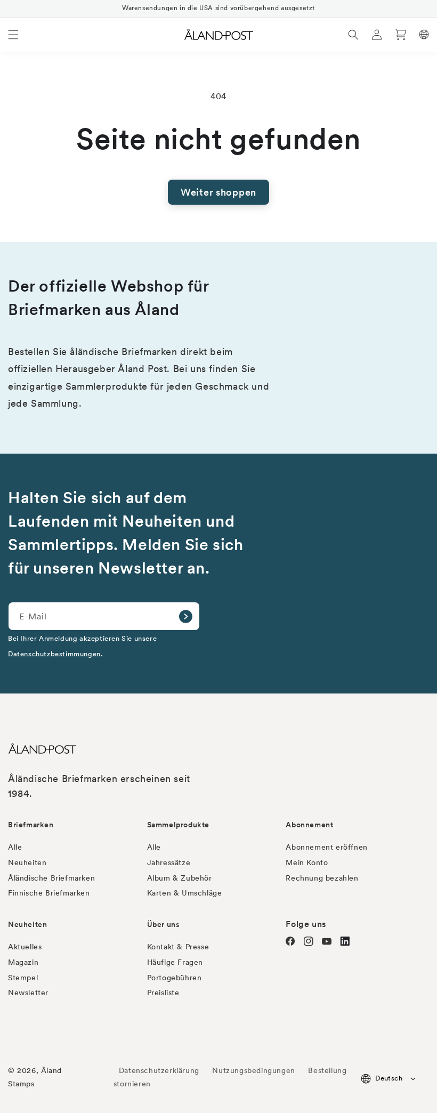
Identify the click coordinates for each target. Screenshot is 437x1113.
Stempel (23, 977)
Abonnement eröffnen (326, 847)
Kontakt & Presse (178, 946)
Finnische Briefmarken (49, 893)
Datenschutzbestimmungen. (55, 653)
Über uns (163, 924)
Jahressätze (169, 862)
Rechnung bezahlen (322, 878)
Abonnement (309, 824)
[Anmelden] (185, 616)
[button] (13, 34)
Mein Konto (307, 862)
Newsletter (28, 992)
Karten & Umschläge (184, 893)
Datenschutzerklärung (159, 1070)
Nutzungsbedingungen (253, 1070)
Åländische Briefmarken (51, 878)
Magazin (23, 962)
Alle (15, 847)
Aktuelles (25, 946)
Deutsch (388, 1078)
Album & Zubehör (179, 878)
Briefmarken (31, 824)
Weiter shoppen (218, 192)
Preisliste (163, 992)
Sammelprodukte (178, 824)
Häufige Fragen (175, 962)
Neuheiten (27, 862)
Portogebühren (174, 977)
